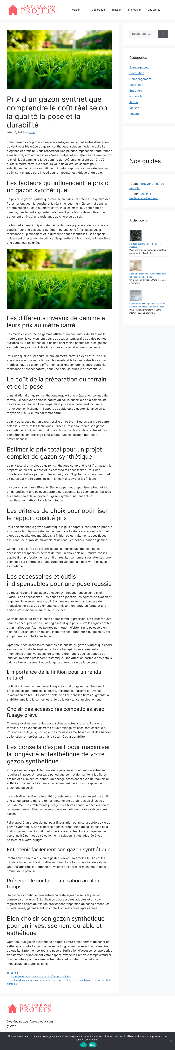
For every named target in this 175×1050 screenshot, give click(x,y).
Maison (76, 9)
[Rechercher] (163, 34)
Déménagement (140, 79)
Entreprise (154, 9)
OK (83, 1045)
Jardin (14, 972)
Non (92, 1045)
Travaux (116, 9)
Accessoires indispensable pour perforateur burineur (41, 976)
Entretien (135, 90)
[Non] (170, 1041)
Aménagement (139, 67)
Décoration (98, 9)
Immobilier (134, 9)
